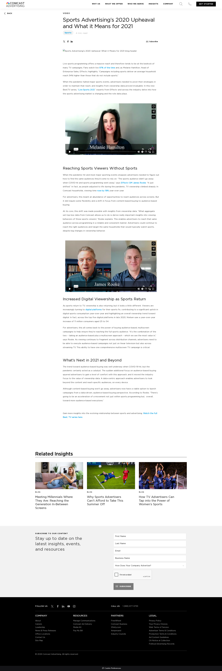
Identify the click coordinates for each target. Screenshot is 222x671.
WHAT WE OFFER (114, 4)
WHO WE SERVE (136, 4)
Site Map (39, 640)
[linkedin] (62, 606)
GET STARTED (206, 4)
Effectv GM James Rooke (133, 183)
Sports (68, 33)
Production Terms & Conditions (163, 634)
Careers (38, 624)
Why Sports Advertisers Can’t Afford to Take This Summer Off (106, 501)
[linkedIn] (71, 41)
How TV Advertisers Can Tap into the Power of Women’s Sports (158, 501)
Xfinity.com (116, 627)
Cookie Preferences (113, 668)
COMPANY (168, 4)
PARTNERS (117, 616)
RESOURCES (80, 616)
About (38, 621)
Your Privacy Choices (158, 624)
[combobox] (150, 565)
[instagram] (73, 606)
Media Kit (77, 627)
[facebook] (68, 41)
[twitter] (64, 41)
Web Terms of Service (159, 627)
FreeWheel (116, 621)
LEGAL (153, 616)
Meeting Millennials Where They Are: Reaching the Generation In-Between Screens (54, 503)
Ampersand (116, 630)
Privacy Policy (155, 621)
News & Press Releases (45, 630)
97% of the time (107, 68)
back (9, 13)
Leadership (40, 627)
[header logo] (15, 4)
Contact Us (40, 637)
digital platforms (93, 309)
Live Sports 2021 (86, 90)
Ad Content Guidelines (159, 637)
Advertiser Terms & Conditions (162, 630)
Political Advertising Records (161, 644)
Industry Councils (118, 634)
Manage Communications (84, 621)
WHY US (96, 4)
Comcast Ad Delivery (82, 624)
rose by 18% (103, 191)
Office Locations (42, 634)
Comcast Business (119, 624)
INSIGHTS (153, 4)
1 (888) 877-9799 (130, 606)
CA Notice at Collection (159, 640)
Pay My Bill (78, 630)
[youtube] (68, 606)
